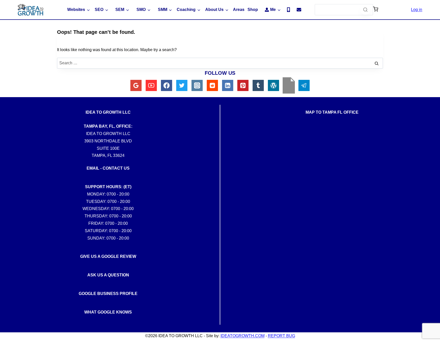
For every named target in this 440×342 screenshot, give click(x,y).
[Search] (365, 10)
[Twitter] (182, 85)
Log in (416, 9)
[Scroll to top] (432, 243)
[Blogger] (289, 85)
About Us (214, 9)
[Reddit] (212, 85)
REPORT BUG (281, 336)
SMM (162, 9)
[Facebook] (166, 85)
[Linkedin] (228, 85)
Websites (76, 9)
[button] (375, 10)
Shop (253, 9)
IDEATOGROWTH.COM (243, 336)
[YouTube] (151, 85)
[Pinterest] (243, 85)
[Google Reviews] (136, 85)
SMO (141, 9)
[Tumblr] (258, 85)
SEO (99, 9)
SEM (119, 9)
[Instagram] (197, 85)
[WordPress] (273, 85)
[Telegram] (304, 85)
